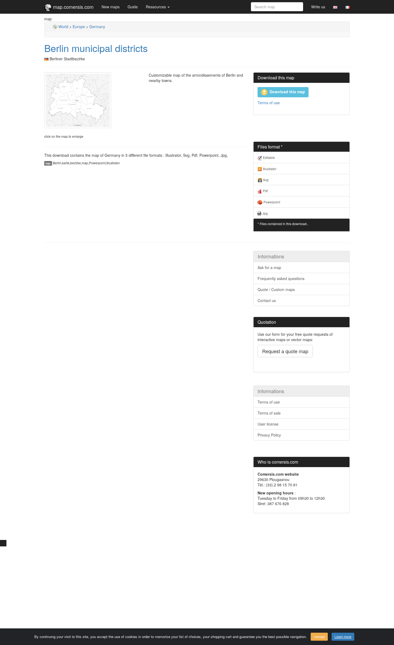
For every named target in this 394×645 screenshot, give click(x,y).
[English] (335, 6)
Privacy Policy (269, 435)
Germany (97, 26)
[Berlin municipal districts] (92, 100)
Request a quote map (285, 351)
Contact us (267, 300)
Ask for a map (269, 267)
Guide (133, 6)
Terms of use (269, 102)
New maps (111, 6)
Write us (318, 6)
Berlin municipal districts (96, 48)
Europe (79, 26)
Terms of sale (269, 413)
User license (268, 424)
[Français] (347, 6)
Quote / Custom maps (276, 289)
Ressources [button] (156, 6)
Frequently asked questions (281, 278)
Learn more (342, 636)
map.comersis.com (73, 6)
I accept (319, 636)
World (62, 26)
